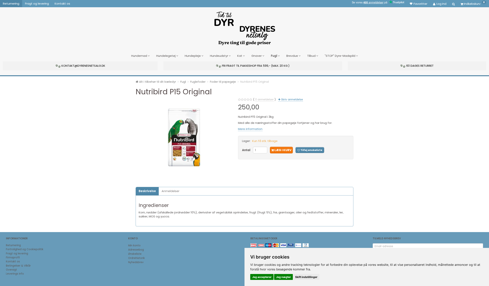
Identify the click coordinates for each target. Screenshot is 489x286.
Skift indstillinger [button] (306, 277)
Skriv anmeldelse (291, 99)
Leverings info (15, 274)
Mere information (250, 129)
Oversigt (11, 270)
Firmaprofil (13, 257)
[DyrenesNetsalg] (244, 27)
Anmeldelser (170, 191)
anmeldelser (264, 99)
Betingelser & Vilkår (18, 266)
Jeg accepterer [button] (262, 277)
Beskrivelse (147, 191)
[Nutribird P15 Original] (184, 137)
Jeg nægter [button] (283, 277)
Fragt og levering (37, 4)
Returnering (11, 4)
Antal (246, 150)
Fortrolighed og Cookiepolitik (24, 249)
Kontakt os (62, 4)
